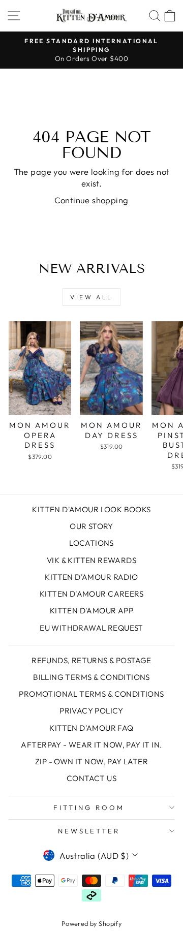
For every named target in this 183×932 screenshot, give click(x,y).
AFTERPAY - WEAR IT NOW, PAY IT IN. (91, 745)
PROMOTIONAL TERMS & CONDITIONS (91, 694)
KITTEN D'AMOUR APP (91, 610)
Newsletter (89, 831)
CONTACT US (91, 778)
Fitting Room (89, 807)
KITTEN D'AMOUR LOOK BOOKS (91, 509)
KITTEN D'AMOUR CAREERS (91, 594)
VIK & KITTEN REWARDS (91, 560)
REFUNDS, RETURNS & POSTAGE (91, 660)
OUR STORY (91, 526)
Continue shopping (91, 200)
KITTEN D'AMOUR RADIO (91, 577)
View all (91, 297)
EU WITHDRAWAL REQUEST (91, 628)
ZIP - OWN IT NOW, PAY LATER (91, 761)
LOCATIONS (91, 543)
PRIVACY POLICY (91, 711)
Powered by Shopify (91, 923)
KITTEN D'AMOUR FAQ (91, 728)
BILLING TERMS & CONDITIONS (91, 677)
